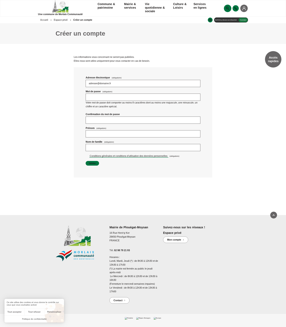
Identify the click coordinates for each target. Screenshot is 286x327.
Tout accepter (14, 312)
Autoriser (243, 20)
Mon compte (174, 239)
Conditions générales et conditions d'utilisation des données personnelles (129, 156)
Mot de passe (99, 91)
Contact (118, 300)
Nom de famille (100, 142)
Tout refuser (34, 312)
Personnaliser (54, 312)
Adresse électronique (104, 77)
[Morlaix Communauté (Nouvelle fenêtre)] (80, 257)
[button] (210, 20)
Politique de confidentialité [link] (34, 319)
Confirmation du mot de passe (103, 114)
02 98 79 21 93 (122, 250)
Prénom (96, 128)
